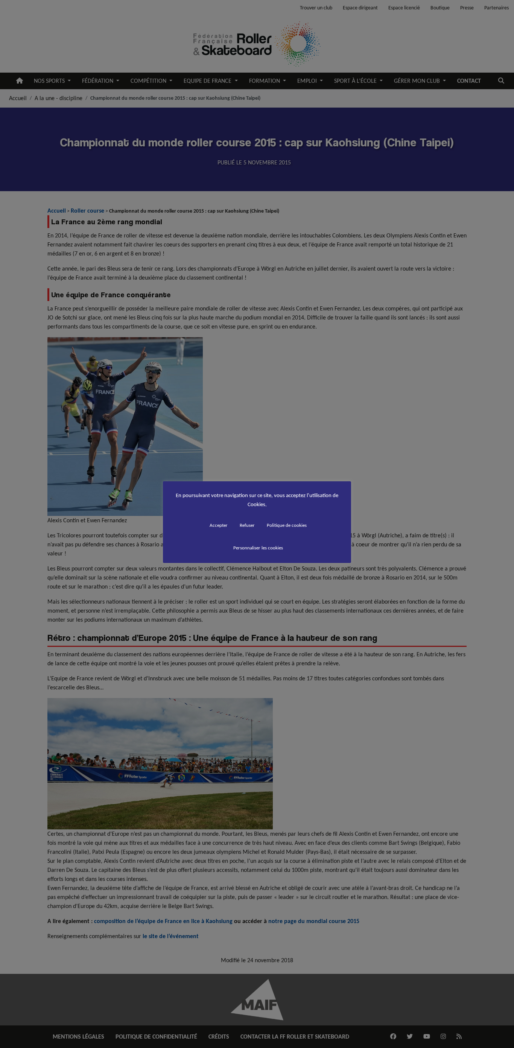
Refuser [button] (247, 525)
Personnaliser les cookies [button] (258, 548)
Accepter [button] (219, 525)
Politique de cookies (287, 525)
